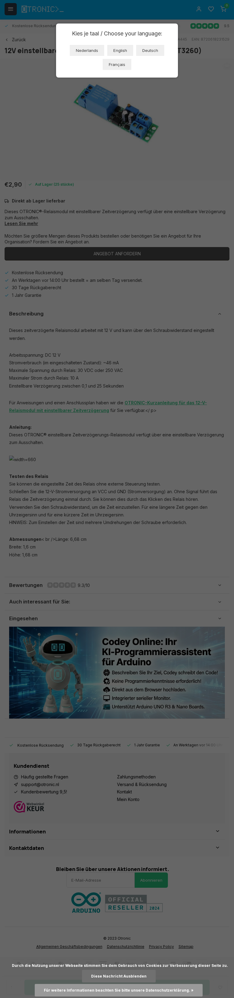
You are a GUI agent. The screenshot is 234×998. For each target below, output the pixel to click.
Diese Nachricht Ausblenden (119, 976)
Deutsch (150, 50)
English (120, 50)
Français (117, 64)
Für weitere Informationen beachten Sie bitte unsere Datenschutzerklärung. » (118, 990)
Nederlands (87, 50)
